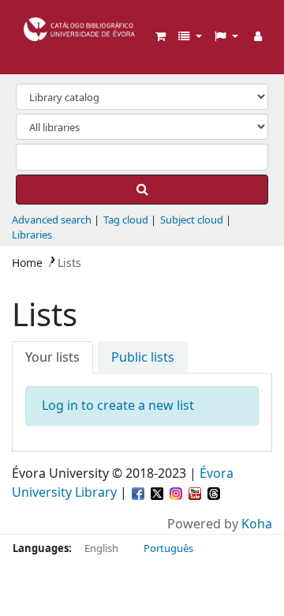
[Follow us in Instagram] (177, 492)
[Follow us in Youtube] (196, 492)
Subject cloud (191, 219)
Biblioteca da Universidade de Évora (29, 22)
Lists (69, 264)
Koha (256, 524)
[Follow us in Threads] (213, 492)
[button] (160, 37)
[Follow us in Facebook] (140, 492)
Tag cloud (125, 219)
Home (27, 264)
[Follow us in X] (158, 492)
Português (168, 548)
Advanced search (52, 219)
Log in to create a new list (118, 405)
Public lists (142, 357)
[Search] (142, 190)
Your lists (52, 357)
